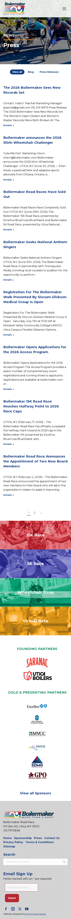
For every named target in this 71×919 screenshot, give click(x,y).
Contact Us (52, 838)
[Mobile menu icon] (64, 8)
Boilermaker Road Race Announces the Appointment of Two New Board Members (35, 461)
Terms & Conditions (39, 842)
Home (7, 838)
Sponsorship (23, 838)
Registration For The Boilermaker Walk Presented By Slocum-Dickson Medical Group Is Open (34, 297)
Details (7, 125)
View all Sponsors (35, 793)
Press (38, 838)
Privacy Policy (13, 842)
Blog (31, 71)
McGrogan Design (36, 914)
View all (17, 71)
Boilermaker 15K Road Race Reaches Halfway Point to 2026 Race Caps (31, 406)
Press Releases (49, 71)
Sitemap (9, 846)
